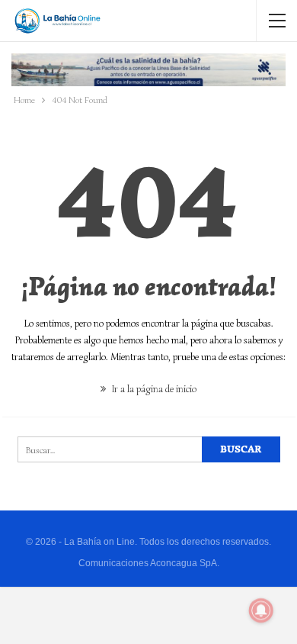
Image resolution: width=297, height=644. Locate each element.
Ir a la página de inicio (153, 388)
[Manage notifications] (261, 610)
